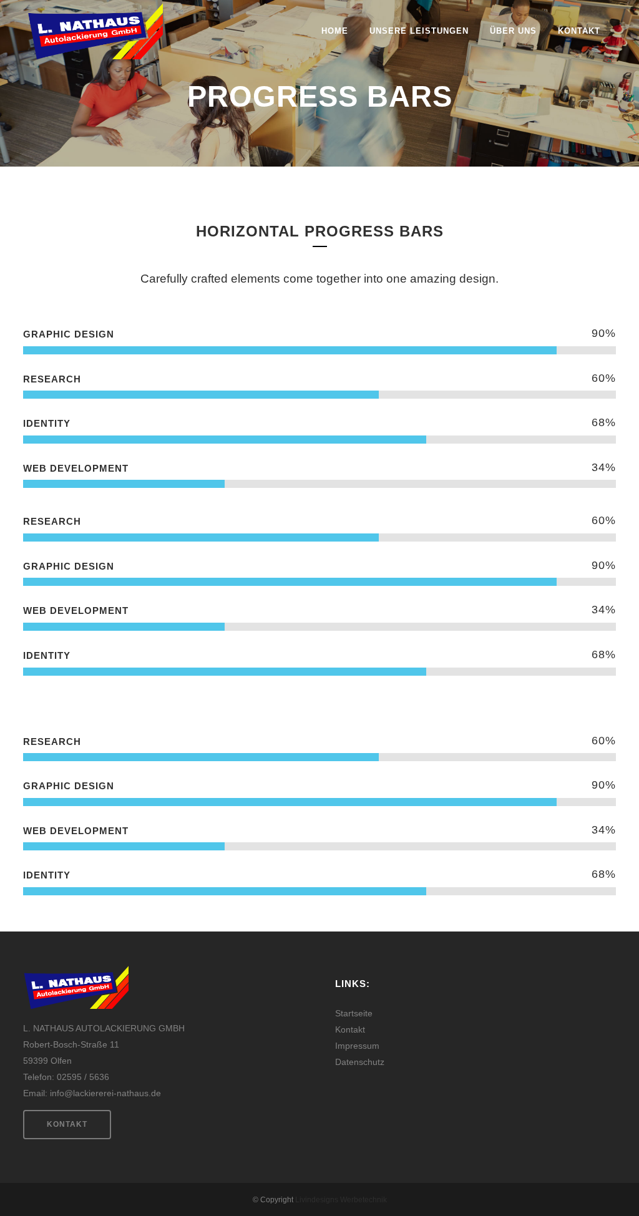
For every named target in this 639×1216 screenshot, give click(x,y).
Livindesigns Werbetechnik (341, 1199)
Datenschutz (359, 1062)
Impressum (357, 1046)
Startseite (354, 1013)
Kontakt (67, 1124)
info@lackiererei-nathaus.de (105, 1093)
